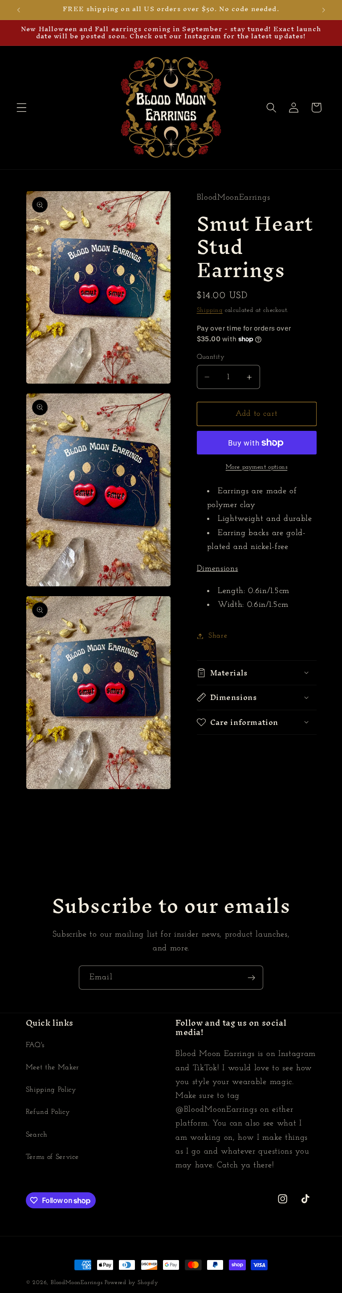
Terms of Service (52, 1157)
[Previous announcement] (18, 10)
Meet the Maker (53, 1067)
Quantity (211, 357)
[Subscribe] (251, 978)
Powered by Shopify (132, 1282)
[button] (21, 107)
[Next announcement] (323, 10)
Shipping (210, 310)
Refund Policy (48, 1112)
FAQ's (35, 1045)
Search (37, 1134)
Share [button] (217, 635)
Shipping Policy (51, 1089)
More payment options (257, 467)
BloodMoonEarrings (77, 1282)
